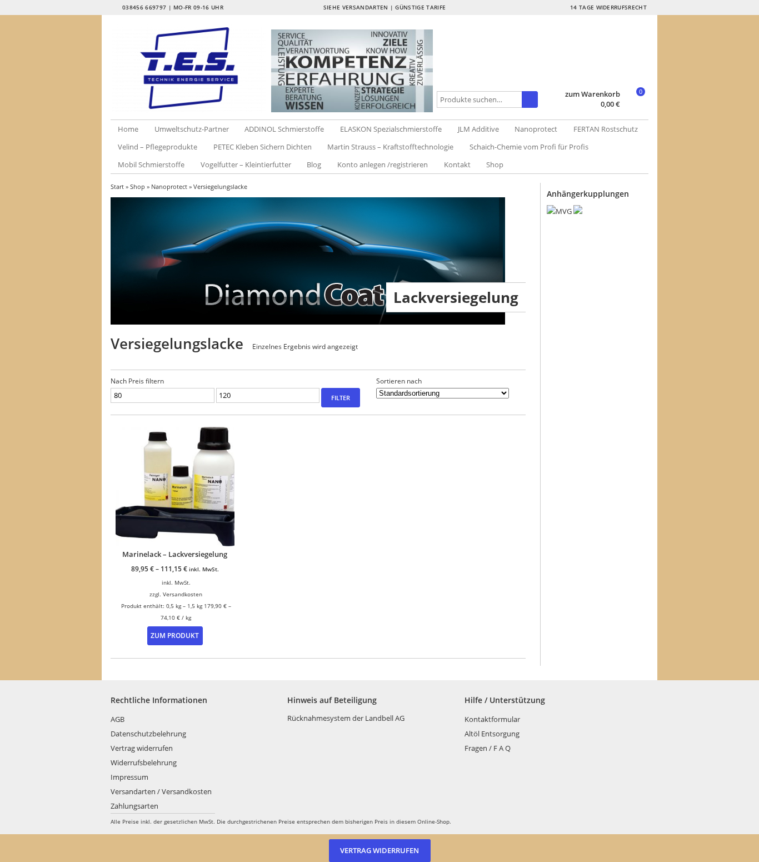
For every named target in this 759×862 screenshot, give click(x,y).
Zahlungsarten (134, 806)
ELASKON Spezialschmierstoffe (391, 129)
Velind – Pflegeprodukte (157, 147)
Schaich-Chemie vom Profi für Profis (529, 147)
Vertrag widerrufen (142, 748)
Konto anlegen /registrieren (382, 165)
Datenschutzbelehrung (148, 734)
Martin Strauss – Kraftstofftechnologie (390, 147)
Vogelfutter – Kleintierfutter (246, 165)
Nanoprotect (536, 129)
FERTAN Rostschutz (605, 129)
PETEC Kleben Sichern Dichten (262, 147)
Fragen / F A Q (488, 748)
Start (117, 186)
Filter (340, 397)
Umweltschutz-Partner (191, 129)
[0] (635, 105)
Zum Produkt (175, 635)
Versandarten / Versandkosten (161, 791)
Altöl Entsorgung (492, 734)
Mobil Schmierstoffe (151, 165)
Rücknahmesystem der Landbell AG (346, 718)
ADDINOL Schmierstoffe (284, 129)
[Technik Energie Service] (191, 68)
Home (128, 129)
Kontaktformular (492, 719)
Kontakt (457, 165)
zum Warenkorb (592, 94)
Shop (494, 165)
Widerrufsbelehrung (144, 763)
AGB (117, 719)
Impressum (129, 777)
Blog (314, 165)
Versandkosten (182, 594)
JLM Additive (478, 129)
